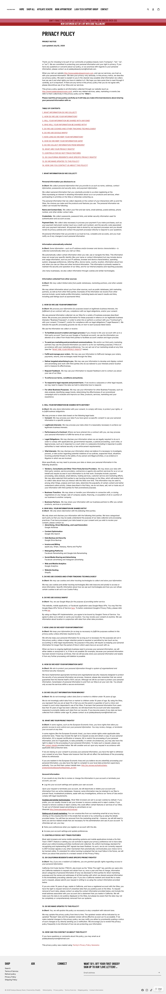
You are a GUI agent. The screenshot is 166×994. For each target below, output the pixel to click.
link (49, 610)
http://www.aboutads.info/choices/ (63, 809)
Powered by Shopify (33, 990)
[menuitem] (21, 9)
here (73, 608)
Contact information (96, 990)
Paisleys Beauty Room (18, 990)
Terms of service (70, 990)
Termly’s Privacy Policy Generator (86, 945)
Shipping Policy (11, 980)
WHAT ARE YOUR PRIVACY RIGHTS (66, 349)
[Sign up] (159, 973)
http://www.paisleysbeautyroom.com (78, 73)
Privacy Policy (10, 977)
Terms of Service (11, 971)
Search (7, 968)
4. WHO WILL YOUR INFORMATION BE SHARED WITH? (64, 125)
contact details (51, 745)
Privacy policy (58, 990)
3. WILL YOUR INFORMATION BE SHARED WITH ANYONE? (66, 121)
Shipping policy (83, 990)
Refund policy (10, 974)
